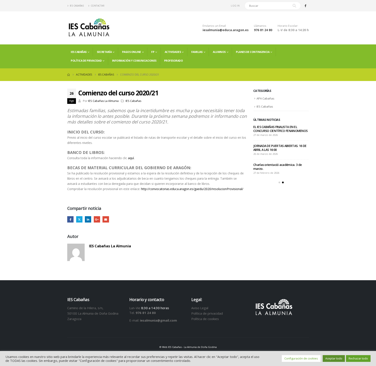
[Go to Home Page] (68, 74)
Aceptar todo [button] (333, 358)
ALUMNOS (219, 52)
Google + (97, 219)
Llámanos (260, 26)
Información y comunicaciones (134, 60)
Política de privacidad (86, 60)
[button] (279, 182)
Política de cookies (205, 319)
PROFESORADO (173, 60)
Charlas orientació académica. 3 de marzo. (277, 167)
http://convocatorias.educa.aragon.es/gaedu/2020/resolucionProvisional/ (192, 189)
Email (105, 219)
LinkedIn (88, 219)
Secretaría (104, 52)
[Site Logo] (89, 28)
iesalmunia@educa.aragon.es (225, 30)
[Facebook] (305, 6)
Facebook (70, 219)
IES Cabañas (77, 5)
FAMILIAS (197, 52)
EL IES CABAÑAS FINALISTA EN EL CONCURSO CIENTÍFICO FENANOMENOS (280, 129)
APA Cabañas (265, 98)
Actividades (173, 52)
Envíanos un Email (214, 26)
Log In (235, 5)
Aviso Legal (199, 308)
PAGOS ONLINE (131, 52)
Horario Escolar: (288, 26)
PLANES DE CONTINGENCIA (252, 52)
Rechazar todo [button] (358, 358)
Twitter (79, 219)
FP (152, 52)
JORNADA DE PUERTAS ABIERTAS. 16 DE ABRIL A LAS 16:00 (279, 148)
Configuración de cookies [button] (301, 358)
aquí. (131, 158)
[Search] (294, 5)
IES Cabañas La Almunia (103, 101)
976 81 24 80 (263, 30)
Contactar (97, 5)
